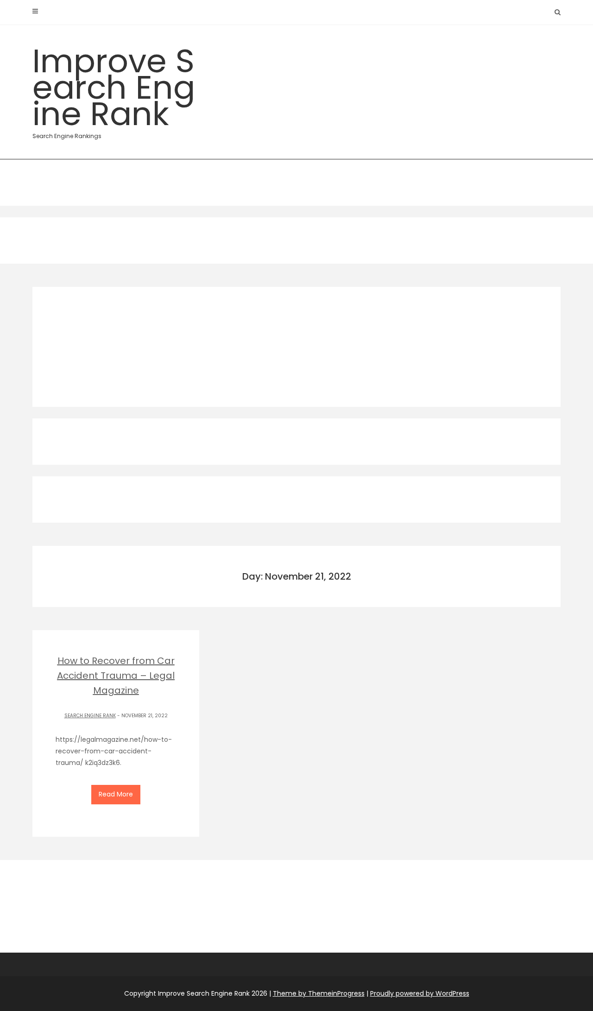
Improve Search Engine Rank (113, 89)
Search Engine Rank (90, 715)
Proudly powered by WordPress (419, 993)
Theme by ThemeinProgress (319, 993)
